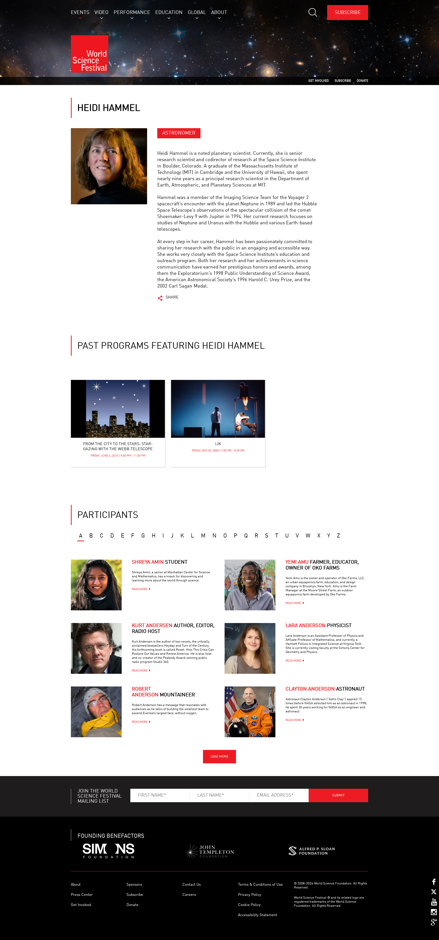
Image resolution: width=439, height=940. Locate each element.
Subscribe (347, 12)
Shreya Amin (159, 562)
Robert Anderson (163, 692)
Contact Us (191, 885)
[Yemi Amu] (250, 585)
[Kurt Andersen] (96, 648)
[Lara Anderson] (250, 648)
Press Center (82, 895)
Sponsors (134, 885)
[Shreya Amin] (96, 585)
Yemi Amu (322, 565)
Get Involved (81, 905)
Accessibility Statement (257, 915)
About (76, 885)
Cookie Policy (249, 905)
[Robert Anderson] (96, 711)
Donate (132, 905)
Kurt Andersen (173, 628)
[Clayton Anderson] (250, 711)
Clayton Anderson (325, 689)
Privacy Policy (249, 895)
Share (172, 297)
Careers (189, 895)
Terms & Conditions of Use (260, 885)
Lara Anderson (319, 625)
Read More (139, 589)
